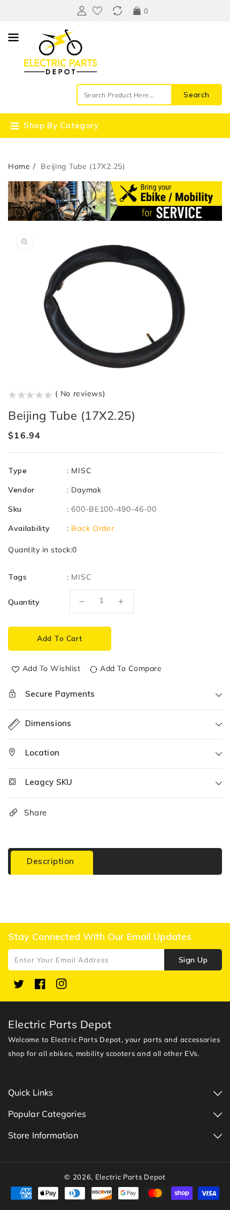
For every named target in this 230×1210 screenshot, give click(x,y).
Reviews (131, 861)
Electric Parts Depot (130, 1177)
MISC (81, 470)
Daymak (86, 490)
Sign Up (193, 960)
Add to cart (59, 638)
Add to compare (131, 668)
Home (19, 166)
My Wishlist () (97, 10)
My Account (80, 10)
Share (35, 812)
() (117, 10)
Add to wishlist (51, 668)
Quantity (24, 602)
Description (50, 861)
